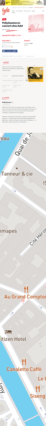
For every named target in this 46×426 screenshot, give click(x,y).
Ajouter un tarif (30, 56)
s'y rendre (8, 50)
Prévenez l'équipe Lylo (12, 56)
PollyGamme (6, 102)
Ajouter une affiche (37, 31)
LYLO (6, 11)
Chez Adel (5, 41)
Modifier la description (8, 80)
